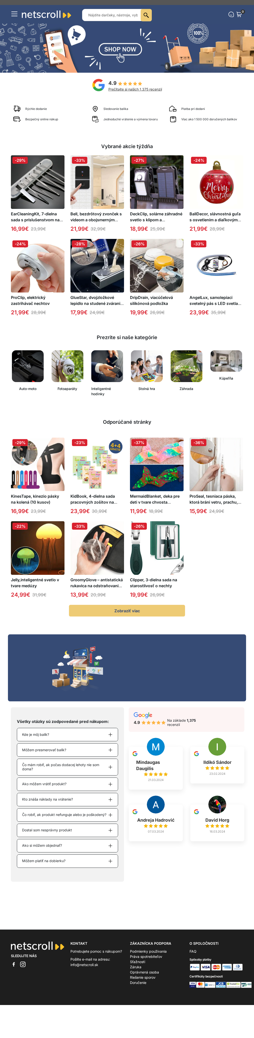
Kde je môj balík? (35, 740)
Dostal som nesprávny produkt (47, 835)
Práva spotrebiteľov (146, 962)
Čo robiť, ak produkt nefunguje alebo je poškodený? (64, 820)
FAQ (193, 956)
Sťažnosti (137, 967)
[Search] (146, 20)
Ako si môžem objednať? (42, 850)
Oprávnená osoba (144, 977)
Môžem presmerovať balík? (44, 755)
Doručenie (138, 988)
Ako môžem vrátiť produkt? (44, 789)
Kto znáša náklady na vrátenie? (47, 804)
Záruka (135, 972)
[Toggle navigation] (14, 19)
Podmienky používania (148, 956)
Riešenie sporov (143, 982)
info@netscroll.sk (84, 970)
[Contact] (231, 20)
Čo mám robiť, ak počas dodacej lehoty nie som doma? (60, 772)
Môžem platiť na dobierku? (43, 866)
